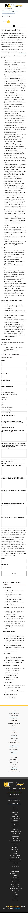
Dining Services (14, 751)
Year (2, 402)
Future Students (15, 849)
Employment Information (15, 840)
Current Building (6, 410)
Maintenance (15, 866)
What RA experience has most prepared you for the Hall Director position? (13, 464)
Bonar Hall (14, 727)
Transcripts (15, 894)
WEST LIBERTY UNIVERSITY (14, 792)
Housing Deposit (5, 14)
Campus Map (15, 824)
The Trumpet (15, 896)
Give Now (15, 851)
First (2, 365)
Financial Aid (15, 845)
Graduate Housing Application (8, 12)
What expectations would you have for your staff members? (12, 504)
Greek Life (14, 747)
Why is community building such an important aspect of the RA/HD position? (13, 477)
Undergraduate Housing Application (10, 11)
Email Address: (5, 380)
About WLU (15, 808)
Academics (15, 810)
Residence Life (8, 8)
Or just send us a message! (14, 771)
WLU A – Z (15, 807)
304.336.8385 (14, 769)
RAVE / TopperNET (15, 879)
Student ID (4, 564)
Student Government (14, 745)
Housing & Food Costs (7, 16)
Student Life (14, 718)
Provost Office (15, 877)
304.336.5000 (14, 799)
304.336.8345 (14, 767)
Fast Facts (15, 844)
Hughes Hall (14, 732)
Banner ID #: (5, 373)
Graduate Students (15, 855)
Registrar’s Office (15, 881)
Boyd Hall (14, 728)
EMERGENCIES (17, 908)
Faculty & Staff (15, 842)
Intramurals (14, 752)
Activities (14, 740)
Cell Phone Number (7, 386)
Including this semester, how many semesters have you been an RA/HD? (12, 422)
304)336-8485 (22, 53)
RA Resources (14, 720)
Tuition (15, 898)
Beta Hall (14, 725)
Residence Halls (14, 715)
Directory (15, 838)
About (14, 711)
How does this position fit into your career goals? (13, 491)
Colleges (15, 829)
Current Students (15, 833)
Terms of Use (9, 908)
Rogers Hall (14, 735)
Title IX (14, 754)
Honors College (15, 857)
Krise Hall (14, 734)
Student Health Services (15, 888)
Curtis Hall (14, 730)
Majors (15, 869)
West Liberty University (13, 6)
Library (15, 864)
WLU (13, 784)
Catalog (15, 827)
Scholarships (15, 886)
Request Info (15, 882)
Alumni (15, 814)
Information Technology (15, 859)
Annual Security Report (14, 742)
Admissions (15, 812)
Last (2, 371)
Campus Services (14, 744)
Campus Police (15, 825)
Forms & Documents (14, 717)
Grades (15, 853)
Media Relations (15, 871)
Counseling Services (15, 831)
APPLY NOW (15, 816)
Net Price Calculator (15, 873)
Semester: (4, 397)
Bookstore (15, 820)
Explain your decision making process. (13, 517)
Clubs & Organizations (14, 749)
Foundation (15, 847)
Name (3, 360)
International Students (15, 861)
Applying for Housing (14, 713)
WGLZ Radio (15, 899)
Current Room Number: (8, 415)
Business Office (15, 822)
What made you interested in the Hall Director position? (12, 431)
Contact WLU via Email (14, 803)
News (15, 875)
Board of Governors (15, 818)
